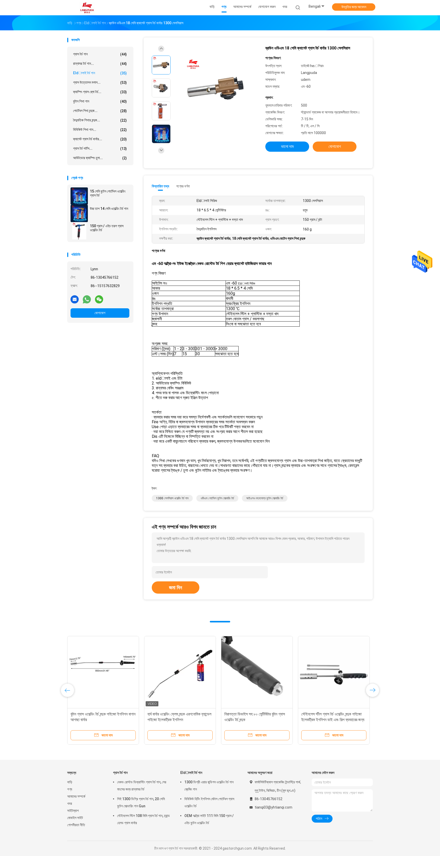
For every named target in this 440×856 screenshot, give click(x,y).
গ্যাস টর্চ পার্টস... (100, 148)
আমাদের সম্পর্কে (76, 796)
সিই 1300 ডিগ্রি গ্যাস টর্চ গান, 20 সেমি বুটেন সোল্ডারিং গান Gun (141, 802)
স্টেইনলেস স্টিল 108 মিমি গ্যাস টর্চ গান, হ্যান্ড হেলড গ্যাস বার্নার (143, 819)
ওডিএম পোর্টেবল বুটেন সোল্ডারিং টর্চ (217, 498)
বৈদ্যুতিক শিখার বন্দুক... (100, 120)
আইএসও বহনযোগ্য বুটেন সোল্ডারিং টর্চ (264, 498)
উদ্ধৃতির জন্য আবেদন (353, 7)
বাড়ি (69, 782)
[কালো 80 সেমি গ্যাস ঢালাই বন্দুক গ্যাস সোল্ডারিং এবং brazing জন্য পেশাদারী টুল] (180, 672)
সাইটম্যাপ (73, 811)
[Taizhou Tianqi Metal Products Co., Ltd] (87, 8)
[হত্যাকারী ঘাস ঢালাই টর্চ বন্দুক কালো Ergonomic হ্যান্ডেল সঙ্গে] (103, 672)
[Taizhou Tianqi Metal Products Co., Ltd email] (75, 299)
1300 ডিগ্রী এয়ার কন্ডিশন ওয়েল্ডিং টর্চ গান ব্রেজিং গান (208, 785)
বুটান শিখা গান (100, 101)
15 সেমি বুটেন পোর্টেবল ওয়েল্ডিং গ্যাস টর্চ (108, 193)
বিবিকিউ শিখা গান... (100, 129)
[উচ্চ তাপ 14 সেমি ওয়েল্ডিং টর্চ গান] (79, 213)
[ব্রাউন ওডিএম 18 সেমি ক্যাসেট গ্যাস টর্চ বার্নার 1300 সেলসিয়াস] (216, 88)
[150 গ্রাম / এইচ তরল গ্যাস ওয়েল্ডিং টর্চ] (79, 230)
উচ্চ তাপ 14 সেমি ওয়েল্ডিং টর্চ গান (109, 209)
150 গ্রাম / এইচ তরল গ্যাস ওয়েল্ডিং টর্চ (106, 228)
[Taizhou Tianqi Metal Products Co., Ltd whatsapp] (87, 299)
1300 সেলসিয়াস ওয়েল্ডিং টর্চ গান (172, 498)
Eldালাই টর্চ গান (100, 73)
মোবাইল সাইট (75, 818)
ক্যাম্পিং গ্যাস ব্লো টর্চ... (100, 92)
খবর (69, 803)
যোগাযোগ (99, 313)
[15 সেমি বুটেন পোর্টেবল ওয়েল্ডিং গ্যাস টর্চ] (79, 196)
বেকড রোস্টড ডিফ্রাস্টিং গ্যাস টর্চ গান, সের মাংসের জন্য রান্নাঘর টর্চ (141, 785)
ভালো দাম (287, 146)
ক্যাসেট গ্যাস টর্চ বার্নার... (100, 139)
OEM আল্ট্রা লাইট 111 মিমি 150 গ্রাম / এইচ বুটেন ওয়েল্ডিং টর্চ (209, 819)
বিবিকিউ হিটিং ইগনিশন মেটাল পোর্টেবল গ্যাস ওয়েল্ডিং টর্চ (209, 802)
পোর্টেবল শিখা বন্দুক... (100, 111)
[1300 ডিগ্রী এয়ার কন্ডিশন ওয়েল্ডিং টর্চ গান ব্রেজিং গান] (333, 672)
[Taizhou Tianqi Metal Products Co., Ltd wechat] (99, 299)
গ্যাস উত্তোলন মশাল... (100, 82)
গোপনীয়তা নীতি (76, 825)
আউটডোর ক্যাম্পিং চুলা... (100, 158)
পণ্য (69, 789)
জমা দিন (175, 587)
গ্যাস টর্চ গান (100, 54)
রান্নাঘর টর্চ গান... (100, 63)
